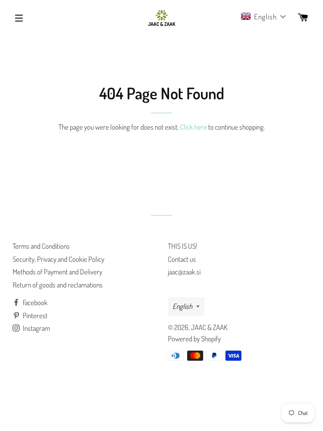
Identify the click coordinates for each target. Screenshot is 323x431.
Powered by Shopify (194, 338)
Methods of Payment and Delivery (57, 271)
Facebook (34, 302)
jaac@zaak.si (184, 271)
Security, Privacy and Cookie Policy (58, 259)
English (182, 306)
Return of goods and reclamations (58, 284)
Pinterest (34, 315)
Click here (193, 126)
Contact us (182, 259)
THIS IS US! (182, 246)
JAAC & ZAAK (209, 327)
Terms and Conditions (41, 246)
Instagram (35, 328)
